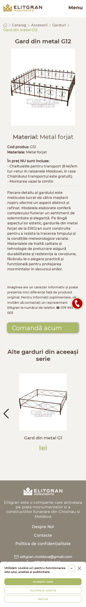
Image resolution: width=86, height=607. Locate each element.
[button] (6, 413)
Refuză (43, 599)
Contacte (43, 535)
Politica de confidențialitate (43, 543)
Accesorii (40, 25)
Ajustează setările (43, 590)
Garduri (59, 25)
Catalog (19, 25)
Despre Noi (43, 526)
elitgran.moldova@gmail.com (45, 557)
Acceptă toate (43, 581)
